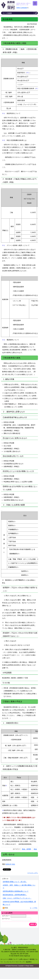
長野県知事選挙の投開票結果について (15, 891)
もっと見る (33, 908)
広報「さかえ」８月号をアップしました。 (17, 898)
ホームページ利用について (9, 959)
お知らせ (5, 878)
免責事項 (28, 962)
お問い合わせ (23, 959)
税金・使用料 (26, 849)
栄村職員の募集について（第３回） (15, 882)
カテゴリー (6, 916)
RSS (6, 908)
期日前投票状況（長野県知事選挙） (15, 895)
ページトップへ (32, 873)
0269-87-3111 (10, 864)
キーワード (6, 919)
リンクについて (9, 962)
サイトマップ (19, 962)
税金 (35, 849)
